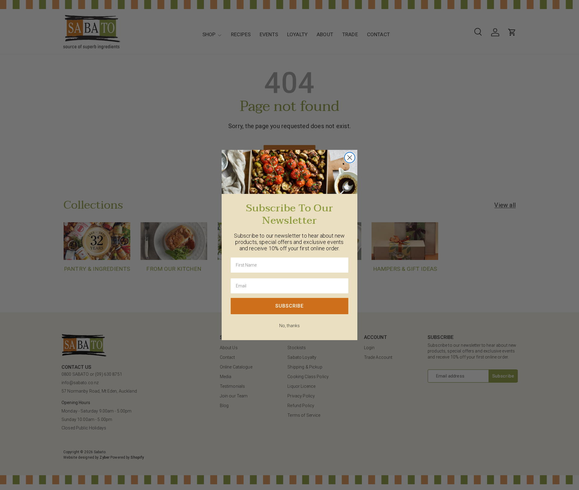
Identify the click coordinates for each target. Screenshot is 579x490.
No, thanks (289, 325)
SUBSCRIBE (289, 306)
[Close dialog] (349, 157)
